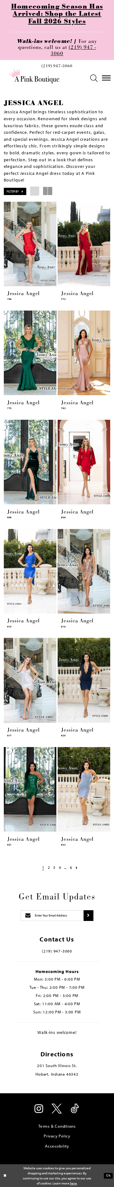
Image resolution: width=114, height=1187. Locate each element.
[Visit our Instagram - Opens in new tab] (39, 1109)
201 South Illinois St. (57, 1065)
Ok (108, 1175)
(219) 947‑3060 (57, 66)
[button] (94, 78)
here (73, 1183)
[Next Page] (77, 867)
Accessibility (57, 1145)
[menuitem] (57, 67)
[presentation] (30, 244)
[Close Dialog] (5, 1175)
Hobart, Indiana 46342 (57, 1074)
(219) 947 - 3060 (73, 50)
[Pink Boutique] (34, 76)
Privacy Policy (57, 1135)
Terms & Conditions (57, 1126)
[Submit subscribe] (88, 915)
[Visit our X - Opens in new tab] (57, 1109)
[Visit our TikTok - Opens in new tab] (75, 1109)
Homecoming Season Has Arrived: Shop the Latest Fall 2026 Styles (57, 14)
